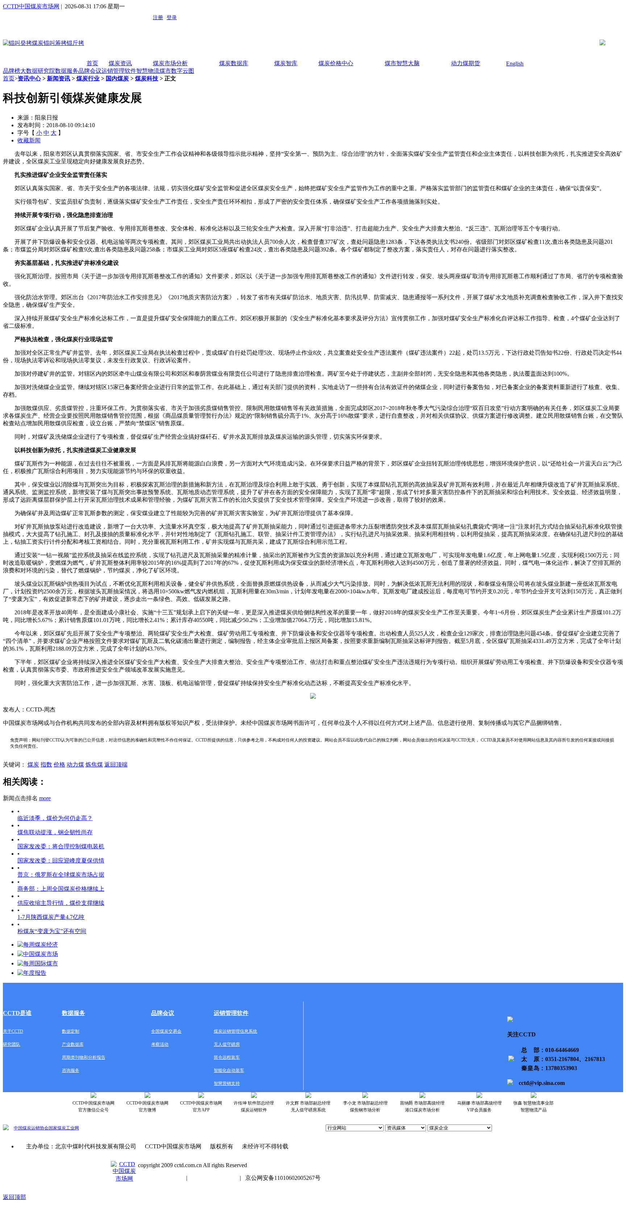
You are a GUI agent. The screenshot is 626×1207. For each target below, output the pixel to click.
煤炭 (33, 764)
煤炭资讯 (120, 63)
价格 (59, 764)
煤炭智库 (285, 63)
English (514, 63)
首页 (92, 63)
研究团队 (11, 1044)
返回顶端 (116, 764)
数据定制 (70, 1031)
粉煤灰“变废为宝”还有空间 (51, 931)
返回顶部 (14, 1197)
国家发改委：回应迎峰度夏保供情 (60, 860)
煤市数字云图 (176, 71)
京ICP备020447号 (160, 1178)
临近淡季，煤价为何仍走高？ (55, 818)
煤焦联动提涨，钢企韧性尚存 (55, 832)
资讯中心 (29, 78)
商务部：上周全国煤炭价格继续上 (60, 889)
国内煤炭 (117, 78)
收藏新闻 (29, 140)
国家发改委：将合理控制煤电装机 (60, 846)
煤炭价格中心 (335, 63)
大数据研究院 (37, 71)
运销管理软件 (118, 71)
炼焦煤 (94, 764)
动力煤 (75, 764)
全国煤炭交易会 (166, 1031)
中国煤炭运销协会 (31, 1128)
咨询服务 (70, 1070)
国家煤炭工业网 (64, 1128)
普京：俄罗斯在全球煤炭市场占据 (60, 875)
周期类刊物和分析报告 (83, 1057)
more (45, 798)
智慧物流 (147, 71)
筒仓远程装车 (227, 1057)
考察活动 (159, 1044)
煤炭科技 (146, 78)
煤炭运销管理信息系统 (235, 1031)
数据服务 (66, 71)
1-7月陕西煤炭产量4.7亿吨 (50, 917)
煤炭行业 (88, 78)
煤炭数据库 (233, 63)
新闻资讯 (58, 78)
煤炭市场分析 (170, 63)
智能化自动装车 (229, 1070)
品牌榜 (11, 71)
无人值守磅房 (227, 1044)
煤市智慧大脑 (402, 63)
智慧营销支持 (227, 1083)
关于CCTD (13, 1031)
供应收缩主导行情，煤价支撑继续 (60, 903)
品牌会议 (89, 71)
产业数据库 (73, 1044)
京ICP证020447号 (213, 1178)
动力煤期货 (465, 63)
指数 (46, 764)
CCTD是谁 (17, 1013)
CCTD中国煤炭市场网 (31, 6)
